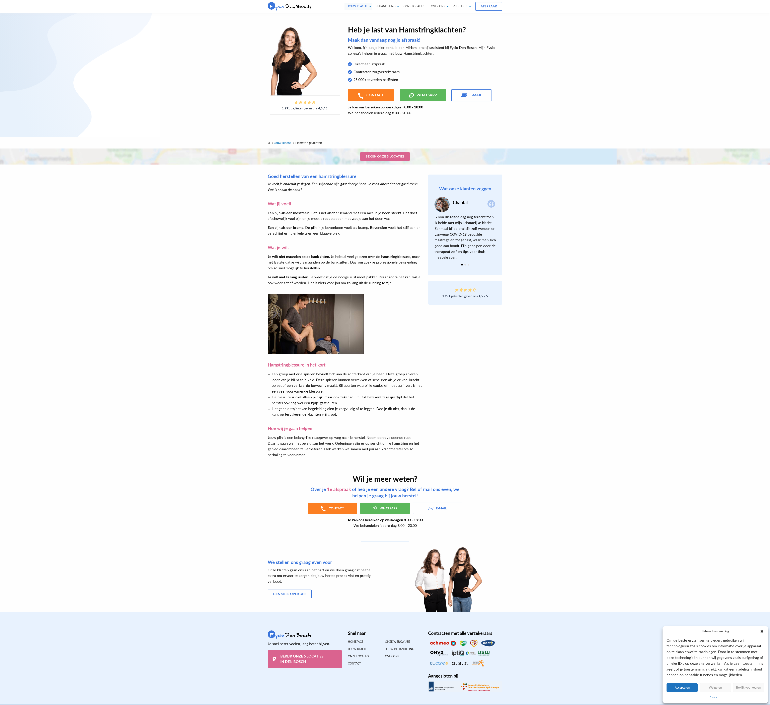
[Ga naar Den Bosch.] (269, 142)
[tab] (462, 265)
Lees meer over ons (289, 594)
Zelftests (460, 6)
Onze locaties (414, 6)
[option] (465, 229)
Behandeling (385, 6)
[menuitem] (414, 6)
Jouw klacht (358, 6)
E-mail (475, 95)
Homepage (355, 641)
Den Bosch (290, 7)
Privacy (713, 697)
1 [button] (462, 265)
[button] (762, 631)
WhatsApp (426, 95)
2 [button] (465, 265)
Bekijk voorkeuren (748, 687)
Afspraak (489, 6)
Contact (354, 663)
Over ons (438, 6)
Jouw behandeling (399, 649)
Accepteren (682, 687)
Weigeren (715, 687)
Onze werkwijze (397, 641)
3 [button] (468, 265)
